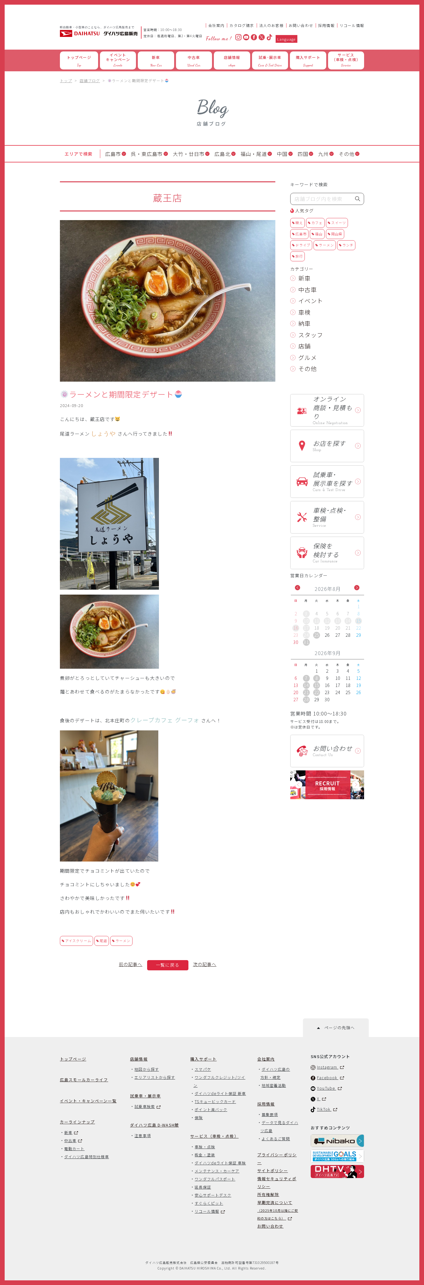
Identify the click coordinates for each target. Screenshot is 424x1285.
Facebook (327, 1077)
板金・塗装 (205, 1154)
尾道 (103, 940)
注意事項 (142, 1135)
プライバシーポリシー (277, 1158)
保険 (199, 1117)
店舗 (304, 346)
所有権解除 (268, 1194)
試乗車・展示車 (145, 1096)
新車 (304, 278)
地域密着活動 (274, 1085)
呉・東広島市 (147, 153)
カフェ (317, 222)
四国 (303, 153)
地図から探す (146, 1069)
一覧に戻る (167, 965)
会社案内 (216, 25)
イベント (310, 300)
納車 (304, 323)
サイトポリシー (272, 1170)
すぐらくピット (209, 1203)
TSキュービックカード (215, 1101)
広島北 (222, 153)
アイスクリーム (78, 940)
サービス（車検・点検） (214, 1136)
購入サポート (203, 1059)
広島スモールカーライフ (84, 1080)
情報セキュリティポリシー (276, 1182)
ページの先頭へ (337, 1027)
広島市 (113, 153)
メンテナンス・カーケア (217, 1170)
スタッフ (310, 334)
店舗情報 (139, 1059)
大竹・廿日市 (189, 153)
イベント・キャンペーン (88, 1101)
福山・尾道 (254, 153)
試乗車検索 (144, 1106)
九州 (323, 153)
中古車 (307, 289)
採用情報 (326, 25)
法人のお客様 (271, 25)
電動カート (74, 1148)
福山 (319, 233)
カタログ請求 (241, 25)
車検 (304, 312)
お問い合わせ (301, 25)
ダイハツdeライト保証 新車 (220, 1093)
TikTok (324, 1109)
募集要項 (270, 1114)
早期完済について (277, 1210)
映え (299, 222)
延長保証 (203, 1187)
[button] (297, 587)
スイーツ (338, 222)
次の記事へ (205, 964)
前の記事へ (130, 964)
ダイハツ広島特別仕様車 (86, 1156)
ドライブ (302, 244)
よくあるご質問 (276, 1138)
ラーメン (122, 940)
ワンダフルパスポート (215, 1178)
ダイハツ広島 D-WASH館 (154, 1125)
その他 (346, 153)
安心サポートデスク (213, 1195)
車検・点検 (205, 1146)
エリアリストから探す (154, 1077)
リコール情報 (352, 25)
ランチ (348, 244)
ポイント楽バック (211, 1109)
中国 (282, 153)
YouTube (326, 1088)
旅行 (299, 256)
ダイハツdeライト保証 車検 (220, 1162)
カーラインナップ (77, 1122)
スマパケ (203, 1069)
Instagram (327, 1067)
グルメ (307, 357)
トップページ (73, 1059)
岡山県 (336, 233)
